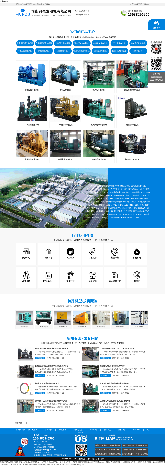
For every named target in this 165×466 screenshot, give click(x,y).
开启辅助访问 (129, 4)
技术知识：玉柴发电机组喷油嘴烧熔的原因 (51, 401)
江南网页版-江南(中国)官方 (30, 21)
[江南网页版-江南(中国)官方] (52, 17)
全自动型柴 (101, 326)
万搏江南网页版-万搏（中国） (11, 465)
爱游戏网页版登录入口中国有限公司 (13, 462)
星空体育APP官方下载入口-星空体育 (151, 462)
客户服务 (142, 21)
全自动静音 (120, 326)
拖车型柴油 (44, 326)
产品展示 (67, 21)
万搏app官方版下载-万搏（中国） (59, 462)
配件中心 (127, 21)
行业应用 (98, 21)
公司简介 (53, 21)
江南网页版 (4, 1)
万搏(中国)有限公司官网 (32, 465)
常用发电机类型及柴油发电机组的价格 (114, 383)
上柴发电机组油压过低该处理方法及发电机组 (51, 348)
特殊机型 (113, 21)
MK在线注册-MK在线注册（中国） (124, 462)
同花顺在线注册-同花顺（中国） (53, 465)
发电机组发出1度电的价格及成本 (47, 383)
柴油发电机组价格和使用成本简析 (112, 366)
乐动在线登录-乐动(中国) (75, 465)
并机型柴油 (139, 326)
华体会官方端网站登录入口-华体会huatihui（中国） (92, 462)
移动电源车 (82, 326)
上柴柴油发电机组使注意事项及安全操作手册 (51, 366)
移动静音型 (63, 326)
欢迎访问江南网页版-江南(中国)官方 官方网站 (33, 4)
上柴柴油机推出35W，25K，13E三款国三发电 (117, 348)
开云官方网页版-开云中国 (36, 462)
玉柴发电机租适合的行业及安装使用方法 (115, 401)
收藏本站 (146, 4)
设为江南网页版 (136, 4)
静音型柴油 (25, 326)
